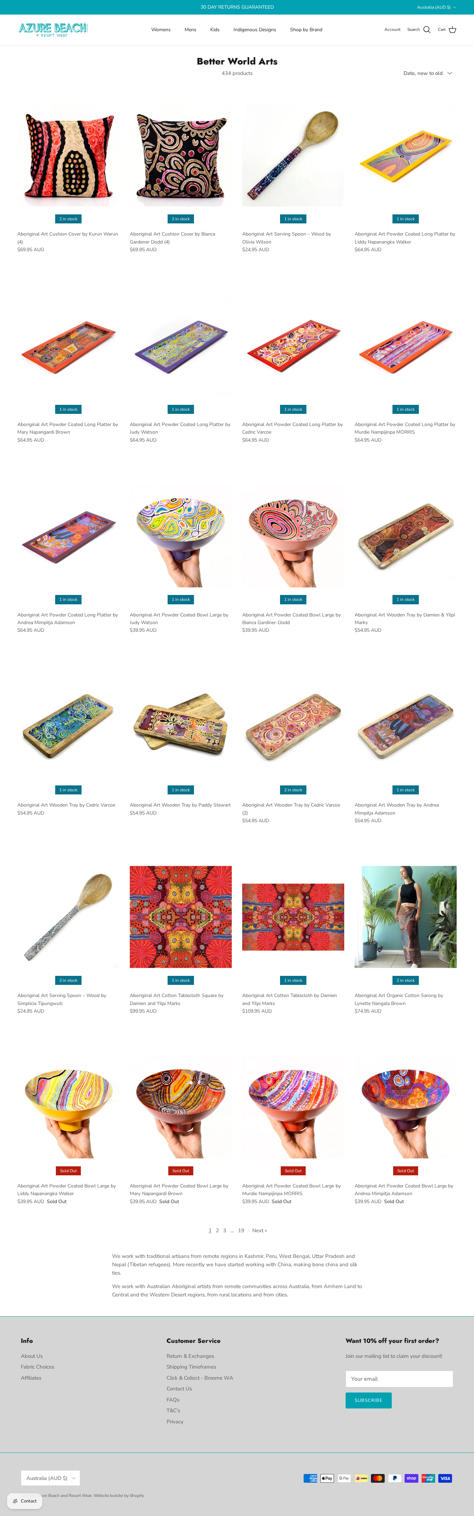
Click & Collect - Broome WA (200, 1377)
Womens (161, 29)
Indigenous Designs (255, 29)
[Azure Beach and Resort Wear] (53, 30)
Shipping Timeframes (191, 1366)
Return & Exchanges (190, 1356)
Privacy (175, 1421)
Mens (190, 29)
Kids (215, 29)
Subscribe (369, 1400)
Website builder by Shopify (119, 1495)
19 (241, 1230)
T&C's (173, 1410)
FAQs (173, 1399)
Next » (259, 1230)
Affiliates (31, 1377)
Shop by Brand (306, 29)
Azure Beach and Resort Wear (64, 1495)
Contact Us (179, 1388)
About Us (32, 1356)
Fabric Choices (37, 1366)
